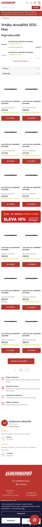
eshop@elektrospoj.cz (23, 481)
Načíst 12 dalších (19, 361)
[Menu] (39, 2)
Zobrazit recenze (14, 426)
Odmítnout (11, 520)
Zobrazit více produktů (20, 61)
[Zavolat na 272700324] (27, 3)
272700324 (22, 484)
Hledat (36, 7)
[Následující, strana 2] (21, 369)
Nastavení (21, 513)
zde (23, 509)
